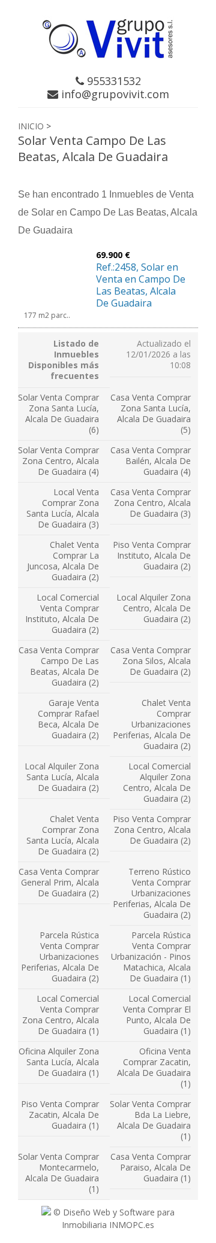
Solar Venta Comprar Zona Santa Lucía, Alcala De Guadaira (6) (58, 413)
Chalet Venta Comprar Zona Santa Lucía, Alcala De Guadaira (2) (62, 835)
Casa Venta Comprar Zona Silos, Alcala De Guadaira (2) (150, 660)
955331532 (112, 81)
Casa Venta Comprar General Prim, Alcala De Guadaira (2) (59, 882)
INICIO (31, 126)
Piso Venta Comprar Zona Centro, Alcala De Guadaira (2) (152, 829)
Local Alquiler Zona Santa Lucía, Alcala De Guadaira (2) (62, 776)
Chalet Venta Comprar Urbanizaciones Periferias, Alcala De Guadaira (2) (152, 724)
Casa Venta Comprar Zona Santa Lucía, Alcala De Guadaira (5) (150, 413)
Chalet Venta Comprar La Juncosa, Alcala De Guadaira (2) (63, 561)
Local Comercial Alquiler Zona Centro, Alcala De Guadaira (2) (157, 782)
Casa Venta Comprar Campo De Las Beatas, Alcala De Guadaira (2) (59, 666)
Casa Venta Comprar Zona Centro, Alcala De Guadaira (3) (150, 502)
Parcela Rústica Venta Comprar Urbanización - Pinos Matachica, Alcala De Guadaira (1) (151, 956)
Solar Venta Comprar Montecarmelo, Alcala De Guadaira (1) (58, 1173)
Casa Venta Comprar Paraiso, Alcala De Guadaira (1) (150, 1167)
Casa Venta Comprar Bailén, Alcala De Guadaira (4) (150, 460)
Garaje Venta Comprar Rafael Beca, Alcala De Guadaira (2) (68, 719)
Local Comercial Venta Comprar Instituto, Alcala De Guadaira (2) (62, 613)
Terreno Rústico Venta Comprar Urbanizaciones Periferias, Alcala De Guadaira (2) (152, 893)
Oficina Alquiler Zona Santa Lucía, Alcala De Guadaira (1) (59, 1061)
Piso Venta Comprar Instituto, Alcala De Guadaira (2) (152, 555)
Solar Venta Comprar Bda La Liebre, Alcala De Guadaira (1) (150, 1120)
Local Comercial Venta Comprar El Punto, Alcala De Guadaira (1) (157, 1014)
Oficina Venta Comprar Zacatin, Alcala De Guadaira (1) (154, 1067)
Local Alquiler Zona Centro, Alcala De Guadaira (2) (153, 608)
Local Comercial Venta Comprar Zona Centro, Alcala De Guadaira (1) (60, 1014)
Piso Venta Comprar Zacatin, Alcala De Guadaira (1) (60, 1114)
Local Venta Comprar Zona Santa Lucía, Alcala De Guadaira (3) (62, 508)
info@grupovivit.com (113, 94)
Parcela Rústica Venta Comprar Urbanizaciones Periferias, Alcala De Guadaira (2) (60, 956)
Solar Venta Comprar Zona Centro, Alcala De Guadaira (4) (58, 460)
